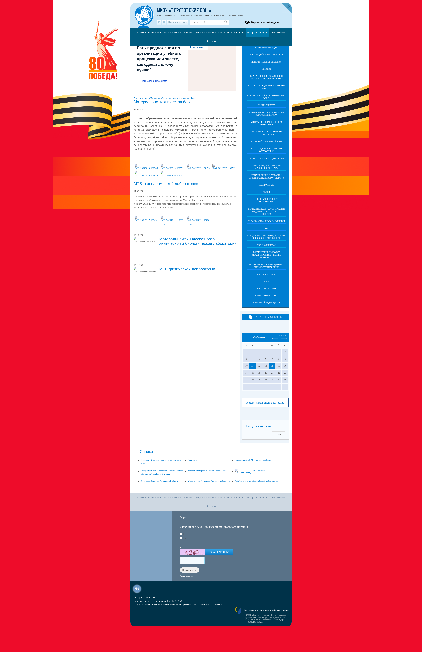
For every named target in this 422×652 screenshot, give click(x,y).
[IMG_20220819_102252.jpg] (172, 168)
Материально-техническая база (180, 98)
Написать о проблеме (154, 81)
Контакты (211, 41)
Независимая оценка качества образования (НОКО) (266, 113)
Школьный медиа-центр (266, 303)
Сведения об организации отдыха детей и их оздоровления (266, 236)
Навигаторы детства (266, 295)
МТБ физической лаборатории (187, 269)
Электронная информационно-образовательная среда (266, 265)
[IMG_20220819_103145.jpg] (172, 175)
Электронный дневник (268, 317)
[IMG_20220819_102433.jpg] (198, 168)
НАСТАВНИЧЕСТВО (266, 288)
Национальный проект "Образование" (266, 200)
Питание (266, 69)
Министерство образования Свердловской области (209, 481)
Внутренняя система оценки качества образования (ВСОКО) (266, 77)
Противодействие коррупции (266, 55)
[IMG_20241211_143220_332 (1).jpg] (198, 224)
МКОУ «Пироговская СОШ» (184, 11)
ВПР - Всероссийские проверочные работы (266, 96)
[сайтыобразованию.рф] (287, 8)
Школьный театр (266, 274)
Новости (188, 32)
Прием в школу (266, 105)
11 (252, 366)
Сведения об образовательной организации (159, 32)
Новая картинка (219, 552)
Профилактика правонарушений (266, 221)
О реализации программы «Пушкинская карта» (266, 166)
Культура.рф (193, 460)
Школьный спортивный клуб (266, 141)
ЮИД (266, 281)
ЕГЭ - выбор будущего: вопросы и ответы (266, 87)
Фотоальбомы (278, 32)
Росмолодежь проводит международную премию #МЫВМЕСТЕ (266, 255)
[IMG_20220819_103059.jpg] (146, 175)
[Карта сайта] (164, 22)
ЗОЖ (266, 228)
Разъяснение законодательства (266, 158)
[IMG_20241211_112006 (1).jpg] (172, 224)
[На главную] (159, 22)
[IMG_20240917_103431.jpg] (146, 220)
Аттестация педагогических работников (266, 123)
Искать (226, 22)
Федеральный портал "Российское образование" (207, 471)
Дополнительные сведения (266, 62)
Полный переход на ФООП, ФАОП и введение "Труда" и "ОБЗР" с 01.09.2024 (266, 211)
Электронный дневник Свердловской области (159, 481)
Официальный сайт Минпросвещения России (253, 460)
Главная (138, 98)
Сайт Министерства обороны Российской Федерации (256, 481)
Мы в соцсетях (259, 471)
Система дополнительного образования (266, 149)
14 (272, 366)
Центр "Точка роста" (153, 98)
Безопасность (266, 185)
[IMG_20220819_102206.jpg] (146, 168)
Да (183, 534)
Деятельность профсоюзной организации (266, 133)
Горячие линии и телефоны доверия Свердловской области (266, 176)
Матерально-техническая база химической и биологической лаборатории (198, 241)
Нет (184, 538)
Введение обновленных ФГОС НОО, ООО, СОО (220, 32)
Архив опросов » (187, 576)
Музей (266, 192)
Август (282, 335)
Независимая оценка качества (265, 402)
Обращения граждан (266, 48)
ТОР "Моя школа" (266, 245)
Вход (278, 434)
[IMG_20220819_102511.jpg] (224, 168)
